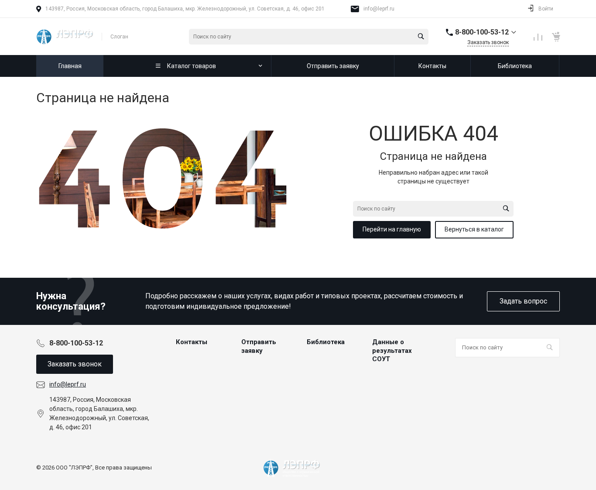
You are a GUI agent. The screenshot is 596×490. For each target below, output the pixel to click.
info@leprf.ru (378, 9)
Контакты (191, 342)
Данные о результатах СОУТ (392, 350)
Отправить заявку (258, 346)
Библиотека (326, 342)
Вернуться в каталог (474, 229)
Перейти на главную (392, 229)
